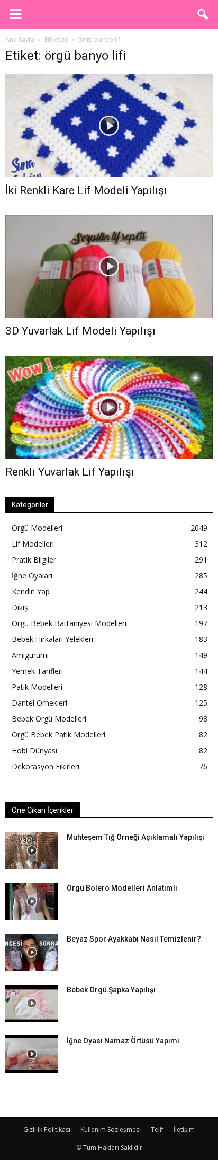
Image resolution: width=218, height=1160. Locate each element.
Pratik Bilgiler (34, 560)
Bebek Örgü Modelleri (49, 719)
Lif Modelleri (33, 544)
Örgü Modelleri (37, 528)
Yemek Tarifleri (37, 671)
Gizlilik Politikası (46, 1129)
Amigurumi (30, 655)
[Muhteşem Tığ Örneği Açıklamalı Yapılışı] (31, 850)
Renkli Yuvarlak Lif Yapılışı (69, 471)
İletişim (184, 1129)
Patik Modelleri (37, 687)
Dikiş (20, 607)
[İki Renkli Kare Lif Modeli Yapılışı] (109, 125)
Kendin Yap (31, 591)
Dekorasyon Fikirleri (45, 766)
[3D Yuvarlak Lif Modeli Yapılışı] (109, 266)
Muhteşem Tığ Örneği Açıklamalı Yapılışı (135, 837)
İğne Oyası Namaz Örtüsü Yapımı (123, 1040)
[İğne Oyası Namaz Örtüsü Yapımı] (31, 1054)
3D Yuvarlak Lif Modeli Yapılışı (80, 330)
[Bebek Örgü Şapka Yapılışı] (31, 1003)
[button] (203, 14)
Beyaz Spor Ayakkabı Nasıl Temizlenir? (134, 939)
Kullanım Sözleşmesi (110, 1129)
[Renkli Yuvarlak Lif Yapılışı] (109, 407)
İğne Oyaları (32, 575)
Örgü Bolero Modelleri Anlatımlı (122, 888)
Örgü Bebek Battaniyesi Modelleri (69, 623)
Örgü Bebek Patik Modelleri (58, 735)
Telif (157, 1129)
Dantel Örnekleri (39, 703)
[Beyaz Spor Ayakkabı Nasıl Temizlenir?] (31, 952)
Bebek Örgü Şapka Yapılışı (111, 990)
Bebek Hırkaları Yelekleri (52, 639)
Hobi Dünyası (34, 750)
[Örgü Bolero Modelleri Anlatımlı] (31, 901)
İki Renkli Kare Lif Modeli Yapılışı (86, 190)
